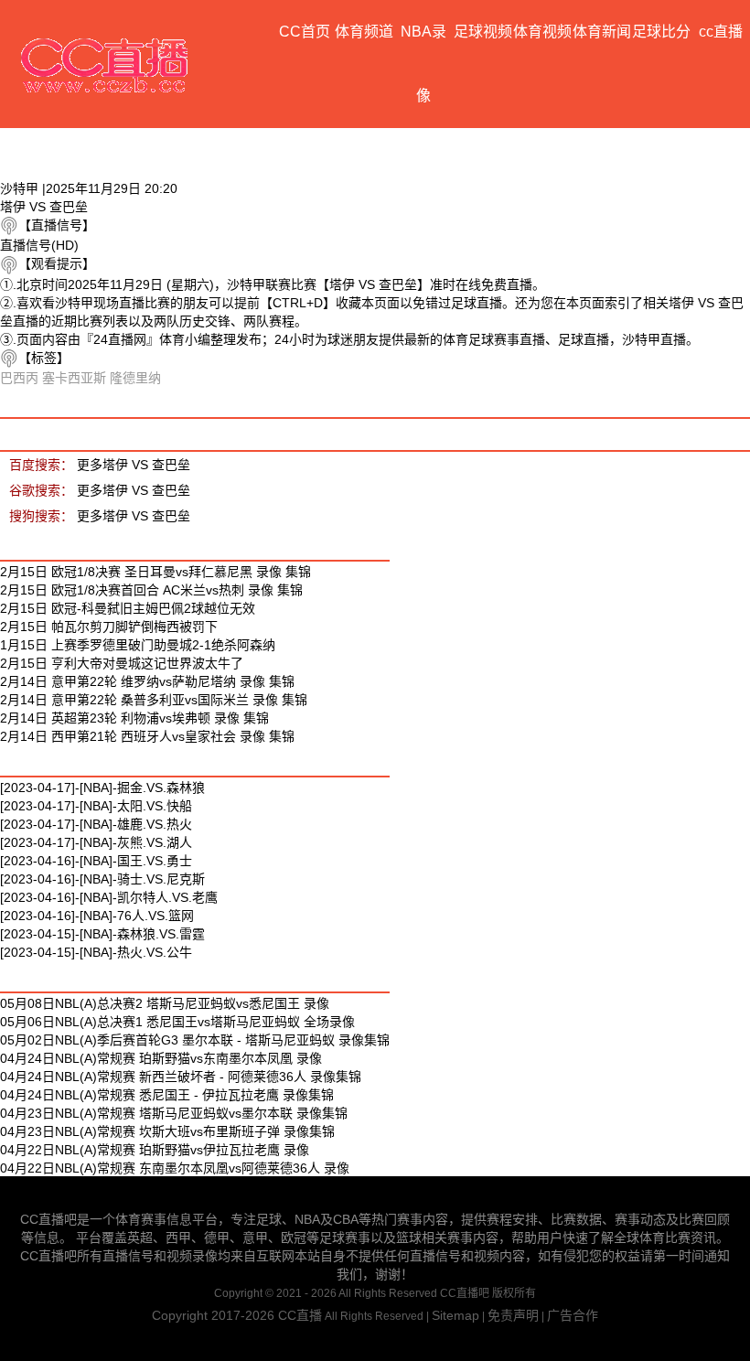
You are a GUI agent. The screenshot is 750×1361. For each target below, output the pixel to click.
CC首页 (304, 31)
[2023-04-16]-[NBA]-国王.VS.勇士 (96, 860)
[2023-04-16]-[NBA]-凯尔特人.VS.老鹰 (109, 897)
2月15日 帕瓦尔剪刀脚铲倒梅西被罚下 (109, 626)
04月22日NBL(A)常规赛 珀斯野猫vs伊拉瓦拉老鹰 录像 (154, 1149)
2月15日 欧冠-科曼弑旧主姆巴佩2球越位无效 (127, 608)
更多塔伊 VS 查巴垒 (133, 464)
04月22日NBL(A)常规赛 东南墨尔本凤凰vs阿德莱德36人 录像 (174, 1168)
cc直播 (721, 31)
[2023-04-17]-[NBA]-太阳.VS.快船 (96, 805)
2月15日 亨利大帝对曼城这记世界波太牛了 (121, 663)
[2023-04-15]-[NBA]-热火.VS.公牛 (96, 952)
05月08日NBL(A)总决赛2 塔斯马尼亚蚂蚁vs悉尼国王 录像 (164, 1003)
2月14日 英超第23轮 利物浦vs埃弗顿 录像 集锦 (134, 718)
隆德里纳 (135, 377)
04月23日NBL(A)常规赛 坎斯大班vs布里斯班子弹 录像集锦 (167, 1131)
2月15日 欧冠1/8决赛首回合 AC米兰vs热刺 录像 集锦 (151, 590)
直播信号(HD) (39, 245)
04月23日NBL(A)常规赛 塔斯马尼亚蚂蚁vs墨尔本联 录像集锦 (174, 1113)
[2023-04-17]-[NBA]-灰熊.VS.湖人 (96, 842)
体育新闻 (602, 31)
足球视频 (483, 31)
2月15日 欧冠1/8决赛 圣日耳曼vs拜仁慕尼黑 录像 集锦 (155, 571)
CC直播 (300, 1315)
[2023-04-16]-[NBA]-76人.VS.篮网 (97, 915)
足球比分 (661, 31)
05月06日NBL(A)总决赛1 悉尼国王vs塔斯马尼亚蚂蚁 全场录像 (177, 1021)
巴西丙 (19, 377)
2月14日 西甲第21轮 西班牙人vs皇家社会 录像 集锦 (147, 736)
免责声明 (513, 1315)
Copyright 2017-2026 (215, 1315)
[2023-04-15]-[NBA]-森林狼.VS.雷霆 (102, 934)
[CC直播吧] (105, 64)
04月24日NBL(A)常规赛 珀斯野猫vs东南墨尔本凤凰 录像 (161, 1058)
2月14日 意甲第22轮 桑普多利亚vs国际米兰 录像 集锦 (153, 699)
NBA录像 (423, 63)
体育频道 (364, 31)
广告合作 (572, 1315)
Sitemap (455, 1315)
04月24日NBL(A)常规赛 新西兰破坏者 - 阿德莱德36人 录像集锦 (180, 1076)
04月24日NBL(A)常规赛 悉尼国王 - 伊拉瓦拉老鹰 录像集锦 (167, 1095)
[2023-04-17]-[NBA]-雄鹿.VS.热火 (96, 824)
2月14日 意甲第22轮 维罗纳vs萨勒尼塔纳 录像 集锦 (147, 681)
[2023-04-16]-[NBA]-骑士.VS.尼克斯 (102, 879)
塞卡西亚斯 (74, 377)
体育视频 (542, 31)
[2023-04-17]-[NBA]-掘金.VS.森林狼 (102, 787)
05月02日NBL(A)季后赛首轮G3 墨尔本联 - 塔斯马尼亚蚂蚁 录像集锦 (195, 1040)
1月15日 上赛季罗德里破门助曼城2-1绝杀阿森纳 (137, 645)
